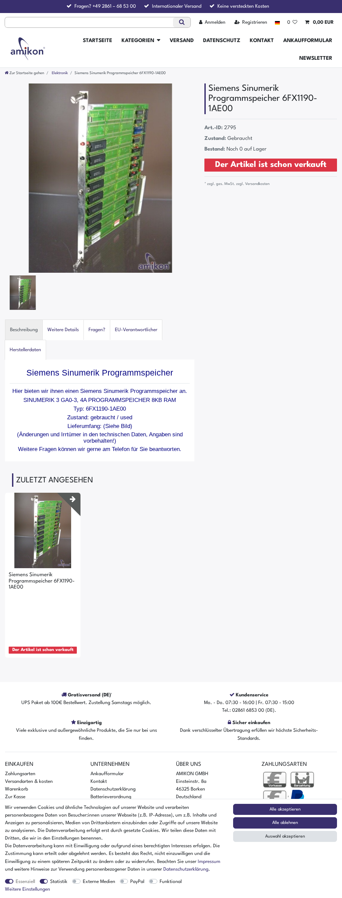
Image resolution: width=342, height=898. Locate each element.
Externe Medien (99, 881)
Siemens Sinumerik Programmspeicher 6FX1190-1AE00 (41, 581)
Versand (182, 40)
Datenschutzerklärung (113, 789)
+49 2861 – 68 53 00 (114, 6)
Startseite (97, 40)
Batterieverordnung (111, 797)
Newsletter (315, 58)
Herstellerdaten (25, 350)
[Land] (277, 22)
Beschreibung (24, 329)
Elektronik (59, 73)
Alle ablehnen (285, 823)
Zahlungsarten (20, 773)
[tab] (24, 329)
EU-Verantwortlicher (136, 329)
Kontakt (262, 40)
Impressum (209, 861)
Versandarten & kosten (29, 781)
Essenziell (25, 881)
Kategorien (138, 40)
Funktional (171, 881)
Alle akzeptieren (285, 809)
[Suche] (181, 22)
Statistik (58, 881)
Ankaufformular (307, 40)
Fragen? (97, 329)
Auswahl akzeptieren (285, 836)
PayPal (137, 881)
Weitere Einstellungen (27, 889)
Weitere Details (63, 329)
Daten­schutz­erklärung (185, 869)
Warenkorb (16, 789)
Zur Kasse (15, 797)
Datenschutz (221, 40)
